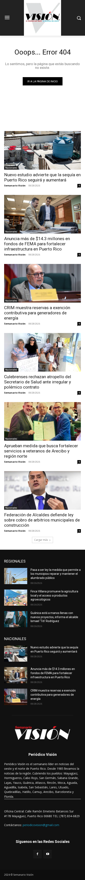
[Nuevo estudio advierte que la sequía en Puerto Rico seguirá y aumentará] (42, 150)
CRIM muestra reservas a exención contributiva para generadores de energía (37, 313)
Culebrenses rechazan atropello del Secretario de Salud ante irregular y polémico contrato (37, 382)
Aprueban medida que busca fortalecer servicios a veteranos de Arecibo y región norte (41, 451)
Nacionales (11, 167)
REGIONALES (15, 561)
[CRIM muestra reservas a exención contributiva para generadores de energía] (42, 283)
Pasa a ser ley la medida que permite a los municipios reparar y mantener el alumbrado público (56, 574)
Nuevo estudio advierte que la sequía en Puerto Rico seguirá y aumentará (42, 177)
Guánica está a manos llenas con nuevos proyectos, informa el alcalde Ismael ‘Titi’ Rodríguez (54, 617)
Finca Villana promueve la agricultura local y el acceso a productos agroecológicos (54, 595)
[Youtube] (48, 854)
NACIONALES (15, 639)
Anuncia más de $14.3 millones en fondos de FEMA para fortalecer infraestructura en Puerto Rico (37, 244)
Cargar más (41, 540)
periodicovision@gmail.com (41, 825)
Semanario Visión (15, 185)
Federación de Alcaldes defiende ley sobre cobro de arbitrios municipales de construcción (42, 520)
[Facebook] (37, 854)
